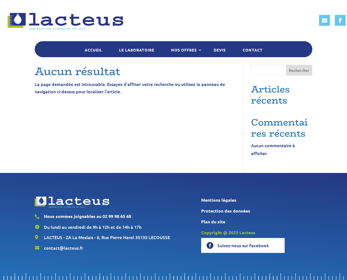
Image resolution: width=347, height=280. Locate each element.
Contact (253, 49)
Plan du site (213, 221)
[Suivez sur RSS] (324, 20)
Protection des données (225, 211)
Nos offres (184, 49)
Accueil (93, 49)
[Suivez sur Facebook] (340, 20)
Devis (220, 49)
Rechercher (299, 70)
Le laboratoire (136, 49)
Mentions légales (218, 200)
